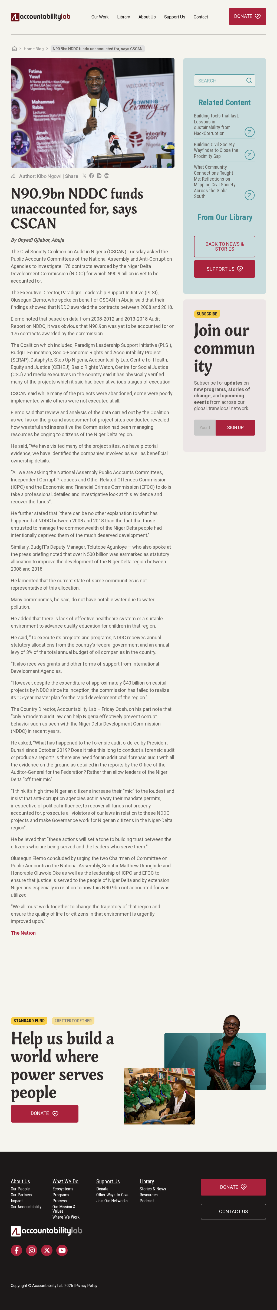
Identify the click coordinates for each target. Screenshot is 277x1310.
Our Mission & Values (63, 1209)
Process (59, 1201)
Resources (149, 1195)
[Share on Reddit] (106, 175)
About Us (147, 17)
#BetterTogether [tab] (73, 1020)
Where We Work (66, 1217)
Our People (20, 1189)
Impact (17, 1201)
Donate (102, 1189)
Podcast (147, 1201)
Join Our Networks (112, 1201)
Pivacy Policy (86, 1285)
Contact (201, 17)
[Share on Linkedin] (98, 175)
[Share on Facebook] (91, 175)
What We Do (65, 1182)
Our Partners (21, 1195)
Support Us (174, 17)
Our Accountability (26, 1207)
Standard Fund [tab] (29, 1020)
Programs (60, 1195)
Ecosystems (62, 1189)
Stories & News (153, 1189)
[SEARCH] (249, 81)
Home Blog (34, 49)
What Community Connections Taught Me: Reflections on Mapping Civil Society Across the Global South (215, 181)
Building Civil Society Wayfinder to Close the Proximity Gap (216, 150)
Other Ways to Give (112, 1195)
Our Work (100, 17)
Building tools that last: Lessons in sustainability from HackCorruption (216, 124)
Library (123, 17)
